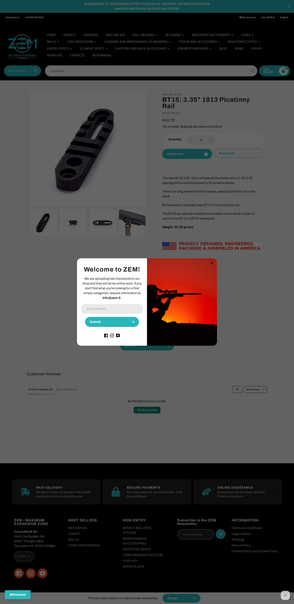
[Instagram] (112, 335)
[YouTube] (118, 335)
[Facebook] (106, 335)
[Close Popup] (211, 262)
